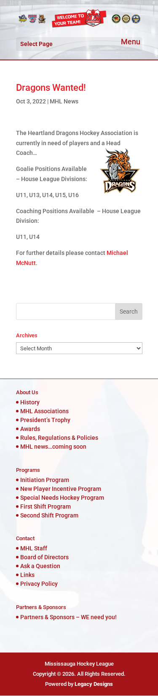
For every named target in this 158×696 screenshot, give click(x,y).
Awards (30, 428)
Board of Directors (44, 557)
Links (27, 574)
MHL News (64, 101)
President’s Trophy (45, 420)
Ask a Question (40, 566)
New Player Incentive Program (60, 488)
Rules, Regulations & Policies (59, 437)
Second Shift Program (49, 515)
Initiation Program (44, 480)
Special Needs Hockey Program (62, 497)
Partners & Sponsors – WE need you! (68, 617)
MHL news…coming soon (53, 446)
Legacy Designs (94, 684)
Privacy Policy (39, 583)
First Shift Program (45, 506)
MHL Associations (44, 411)
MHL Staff (33, 548)
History (30, 402)
